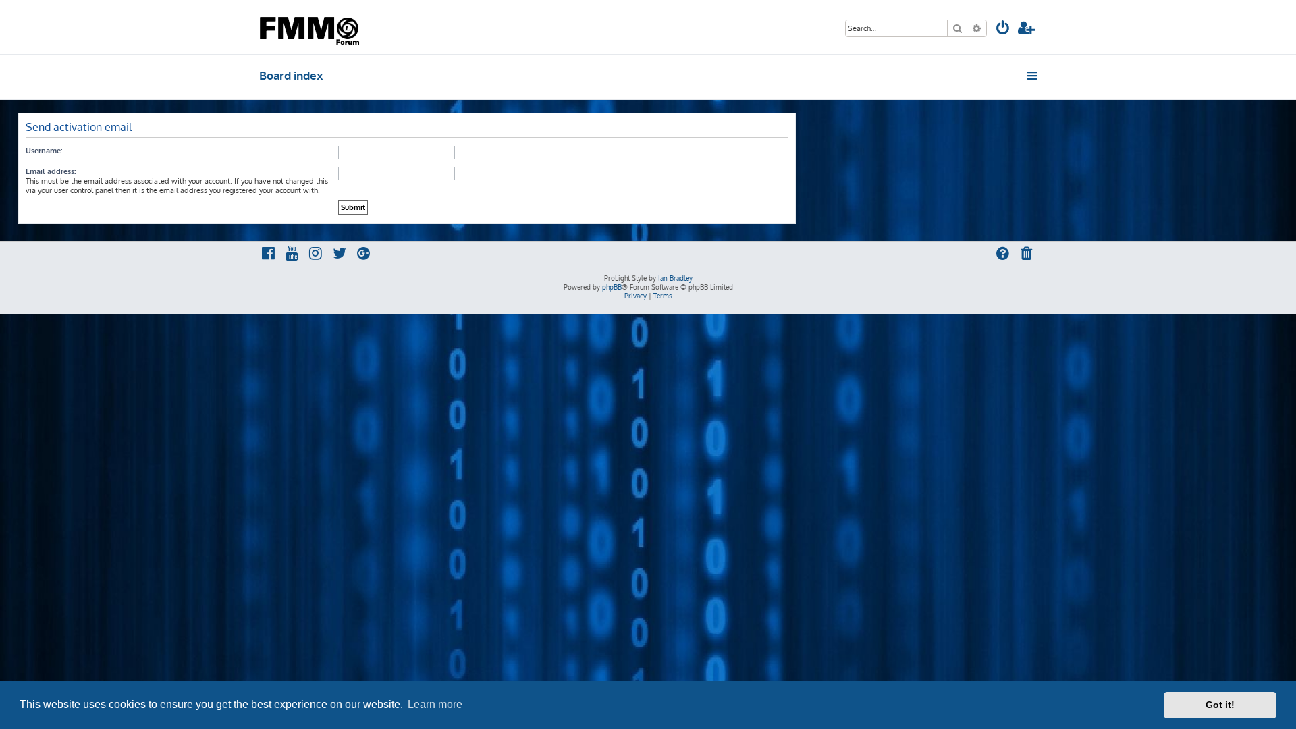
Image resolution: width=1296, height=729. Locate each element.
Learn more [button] (435, 704)
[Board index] (310, 27)
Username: (44, 150)
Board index (291, 75)
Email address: (51, 171)
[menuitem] (1003, 29)
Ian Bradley (675, 278)
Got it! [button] (1220, 704)
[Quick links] (1033, 75)
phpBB (612, 287)
